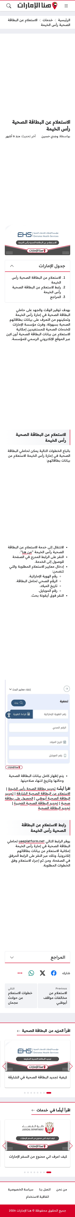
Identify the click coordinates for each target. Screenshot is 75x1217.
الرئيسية (64, 20)
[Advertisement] (37, 76)
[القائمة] (66, 6)
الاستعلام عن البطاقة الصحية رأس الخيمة (38, 279)
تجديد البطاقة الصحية (54, 808)
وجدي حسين (49, 136)
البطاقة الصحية (34, 1030)
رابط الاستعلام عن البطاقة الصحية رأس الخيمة (38, 289)
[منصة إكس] (42, 973)
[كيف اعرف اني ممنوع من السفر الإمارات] (37, 1143)
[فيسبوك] (53, 973)
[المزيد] (20, 973)
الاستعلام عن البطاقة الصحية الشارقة (43, 793)
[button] (48, 1093)
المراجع (57, 297)
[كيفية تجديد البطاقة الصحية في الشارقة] (37, 1063)
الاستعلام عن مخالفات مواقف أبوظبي (55, 998)
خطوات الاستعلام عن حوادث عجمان (20, 998)
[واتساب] (31, 973)
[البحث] (9, 6)
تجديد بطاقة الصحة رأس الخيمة (32, 789)
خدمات (48, 20)
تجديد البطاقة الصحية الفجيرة (36, 803)
